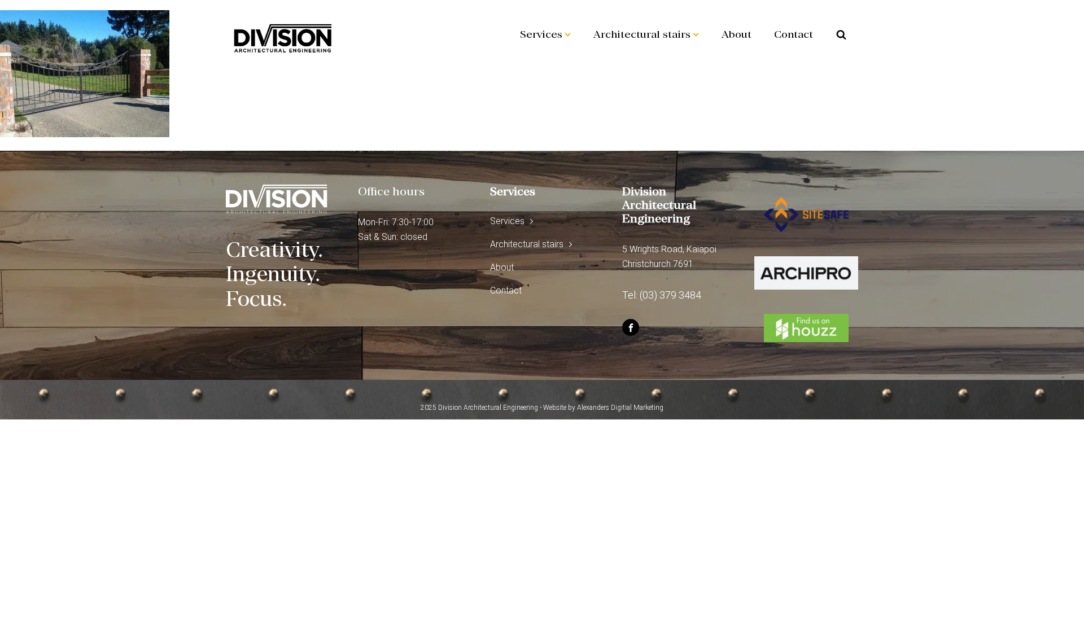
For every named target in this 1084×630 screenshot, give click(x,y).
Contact (793, 34)
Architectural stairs (641, 34)
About (736, 34)
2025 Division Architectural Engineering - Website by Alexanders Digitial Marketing (542, 408)
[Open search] (841, 34)
